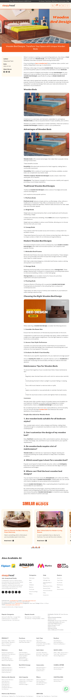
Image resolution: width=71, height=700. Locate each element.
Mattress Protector (41, 667)
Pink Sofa (38, 655)
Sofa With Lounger (23, 684)
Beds (30, 580)
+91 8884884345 (14, 600)
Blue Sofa (44, 652)
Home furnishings (6, 645)
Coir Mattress (28, 618)
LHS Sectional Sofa (40, 642)
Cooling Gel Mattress (6, 620)
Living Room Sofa (40, 645)
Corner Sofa (14, 618)
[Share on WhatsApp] (9, 72)
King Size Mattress (6, 672)
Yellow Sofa (44, 655)
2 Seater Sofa (29, 679)
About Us (59, 578)
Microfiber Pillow (40, 684)
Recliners (31, 587)
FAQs (44, 592)
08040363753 (19, 603)
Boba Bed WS (22, 667)
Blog (59, 652)
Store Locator (62, 1)
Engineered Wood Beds (24, 654)
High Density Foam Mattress (8, 654)
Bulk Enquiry (55, 1)
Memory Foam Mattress (7, 660)
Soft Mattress (16, 620)
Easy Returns (47, 696)
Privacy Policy (46, 578)
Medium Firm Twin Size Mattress (17, 696)
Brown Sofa (39, 654)
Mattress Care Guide (58, 667)
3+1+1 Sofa (29, 681)
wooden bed (43, 409)
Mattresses (31, 578)
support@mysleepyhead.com (29, 600)
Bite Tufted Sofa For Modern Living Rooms (49, 531)
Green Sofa (45, 654)
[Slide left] (28, 548)
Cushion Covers (40, 670)
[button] (52, 5)
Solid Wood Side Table (24, 642)
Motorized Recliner (58, 642)
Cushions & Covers (6, 618)
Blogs (68, 1)
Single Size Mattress (6, 667)
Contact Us (45, 595)
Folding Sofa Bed (36, 618)
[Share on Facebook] (4, 72)
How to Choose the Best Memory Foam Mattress (16, 531)
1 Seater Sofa (22, 679)
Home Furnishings (33, 591)
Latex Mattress (5, 657)
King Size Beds (22, 657)
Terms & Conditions (47, 590)
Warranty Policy (46, 588)
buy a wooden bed (41, 63)
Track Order (48, 1)
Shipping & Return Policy (47, 583)
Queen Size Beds (23, 655)
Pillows (30, 593)
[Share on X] (6, 72)
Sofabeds (31, 584)
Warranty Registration (59, 655)
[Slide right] (43, 548)
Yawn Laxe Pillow (40, 681)
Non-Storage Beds (23, 660)
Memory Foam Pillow (41, 679)
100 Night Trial (46, 580)
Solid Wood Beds (23, 652)
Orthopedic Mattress (7, 687)
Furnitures (31, 589)
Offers (55, 652)
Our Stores (41, 1)
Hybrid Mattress (5, 655)
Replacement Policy (47, 586)
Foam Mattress (5, 684)
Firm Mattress (29, 696)
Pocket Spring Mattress (7, 652)
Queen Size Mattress (7, 670)
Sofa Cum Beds (5, 642)
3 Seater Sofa (22, 681)
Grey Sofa (38, 652)
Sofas (30, 582)
